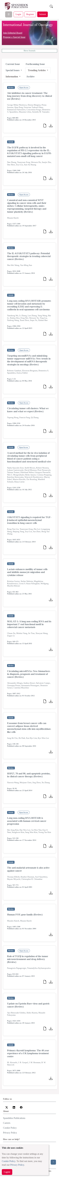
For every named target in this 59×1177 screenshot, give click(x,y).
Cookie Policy (8, 1161)
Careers (6, 1123)
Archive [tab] (30, 76)
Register (30, 14)
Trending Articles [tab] (37, 70)
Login (18, 14)
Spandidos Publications (14, 1118)
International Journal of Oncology (28, 25)
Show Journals (29, 51)
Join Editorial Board (12, 33)
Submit (42, 14)
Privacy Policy (17, 1165)
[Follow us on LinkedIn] (14, 1107)
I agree (7, 1172)
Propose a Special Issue (14, 37)
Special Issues (13, 70)
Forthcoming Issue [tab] (35, 64)
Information (12, 76)
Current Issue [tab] (13, 64)
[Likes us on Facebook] (21, 1107)
